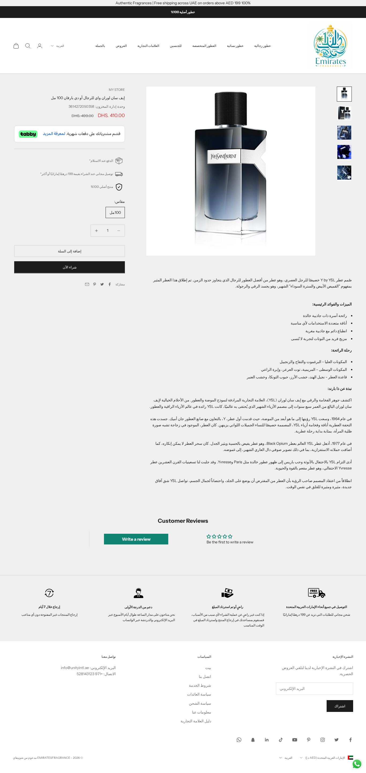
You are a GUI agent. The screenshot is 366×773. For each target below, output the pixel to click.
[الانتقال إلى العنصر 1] (344, 94)
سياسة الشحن (200, 703)
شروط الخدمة (200, 685)
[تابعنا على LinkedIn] (267, 739)
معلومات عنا (201, 712)
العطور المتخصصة (204, 46)
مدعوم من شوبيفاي (25, 758)
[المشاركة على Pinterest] (94, 284)
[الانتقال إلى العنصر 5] (344, 173)
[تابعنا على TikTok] (280, 739)
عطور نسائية (235, 46)
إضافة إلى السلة (69, 251)
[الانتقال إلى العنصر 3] (344, 132)
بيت (208, 667)
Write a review (136, 539)
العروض (121, 46)
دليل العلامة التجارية (196, 721)
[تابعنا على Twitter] (336, 739)
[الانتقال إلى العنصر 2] (344, 113)
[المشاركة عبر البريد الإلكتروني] (87, 284)
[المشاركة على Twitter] (102, 284)
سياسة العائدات (199, 694)
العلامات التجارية (148, 46)
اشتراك (339, 706)
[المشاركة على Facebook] (109, 284)
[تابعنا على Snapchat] (253, 739)
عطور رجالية (262, 46)
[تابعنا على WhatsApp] (239, 739)
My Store (117, 90)
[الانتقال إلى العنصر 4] (344, 152)
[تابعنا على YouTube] (294, 739)
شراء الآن (70, 267)
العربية (60, 46)
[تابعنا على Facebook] (350, 739)
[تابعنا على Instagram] (322, 739)
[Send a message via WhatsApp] (357, 764)
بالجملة (100, 46)
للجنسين (176, 46)
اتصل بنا (205, 676)
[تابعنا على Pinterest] (308, 739)
